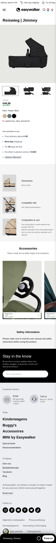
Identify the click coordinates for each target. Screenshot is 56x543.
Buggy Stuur (9, 313)
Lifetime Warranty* (13, 157)
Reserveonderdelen (12, 448)
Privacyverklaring (37, 520)
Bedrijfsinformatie (11, 468)
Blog (5, 476)
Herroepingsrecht (11, 526)
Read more (8, 493)
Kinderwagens (15, 419)
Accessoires (13, 431)
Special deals (9, 444)
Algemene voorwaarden (14, 520)
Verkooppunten (34, 531)
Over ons (7, 464)
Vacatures (7, 472)
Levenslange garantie (13, 531)
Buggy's (10, 425)
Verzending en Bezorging (34, 526)
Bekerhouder (50, 313)
